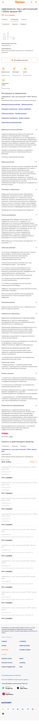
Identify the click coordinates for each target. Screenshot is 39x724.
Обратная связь (25, 645)
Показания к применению (9, 109)
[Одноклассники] (3, 709)
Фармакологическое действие (11, 104)
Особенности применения (10, 118)
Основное (5, 19)
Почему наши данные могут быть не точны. (19, 632)
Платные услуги (7, 662)
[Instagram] (32, 709)
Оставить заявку (25, 650)
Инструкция (14, 19)
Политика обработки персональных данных (15, 679)
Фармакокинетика (27, 104)
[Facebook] (8, 709)
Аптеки (32, 462)
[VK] (13, 709)
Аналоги (24, 19)
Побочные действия (8, 113)
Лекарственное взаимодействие (11, 122)
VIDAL (11, 436)
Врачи (21, 658)
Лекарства (5, 650)
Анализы (22, 662)
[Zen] (3, 713)
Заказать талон (7, 658)
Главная (4, 641)
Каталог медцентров (8, 667)
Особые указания (24, 118)
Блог (21, 667)
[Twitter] (18, 709)
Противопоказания (21, 113)
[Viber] (22, 709)
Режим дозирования (25, 109)
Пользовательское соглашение (11, 675)
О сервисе (23, 641)
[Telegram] (27, 709)
